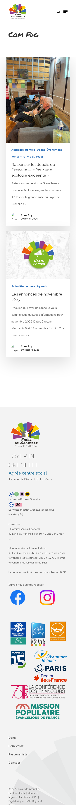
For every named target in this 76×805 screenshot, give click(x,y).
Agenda (42, 286)
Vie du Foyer (35, 156)
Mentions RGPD (28, 797)
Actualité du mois (23, 149)
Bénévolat (16, 746)
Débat (41, 149)
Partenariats (17, 754)
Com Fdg (26, 215)
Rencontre (18, 156)
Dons (12, 738)
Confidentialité (17, 793)
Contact (14, 763)
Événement (54, 149)
